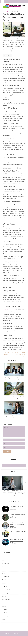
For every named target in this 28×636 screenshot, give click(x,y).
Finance (4, 583)
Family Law (4, 579)
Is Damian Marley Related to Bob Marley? (17, 515)
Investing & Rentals (6, 599)
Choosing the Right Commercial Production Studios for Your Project (17, 541)
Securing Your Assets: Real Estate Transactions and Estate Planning (17, 524)
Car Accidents (5, 566)
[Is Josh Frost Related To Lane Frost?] (5, 509)
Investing (4, 596)
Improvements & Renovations (8, 589)
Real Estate (6, 11)
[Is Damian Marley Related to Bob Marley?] (5, 517)
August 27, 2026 (13, 509)
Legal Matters (5, 602)
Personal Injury (5, 609)
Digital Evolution (5, 576)
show (10, 55)
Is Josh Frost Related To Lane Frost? (17, 507)
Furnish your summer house (9, 309)
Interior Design (5, 593)
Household (4, 586)
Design (3, 573)
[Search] (25, 1)
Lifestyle (4, 606)
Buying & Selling (5, 563)
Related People (5, 616)
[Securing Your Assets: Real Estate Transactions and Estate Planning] (5, 525)
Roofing (3, 619)
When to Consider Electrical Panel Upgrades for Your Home (18, 532)
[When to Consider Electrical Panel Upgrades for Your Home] (5, 533)
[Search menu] (2, 1)
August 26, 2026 (13, 527)
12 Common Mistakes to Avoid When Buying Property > (19, 354)
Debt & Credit (5, 570)
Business (4, 560)
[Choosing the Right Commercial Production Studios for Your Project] (5, 542)
